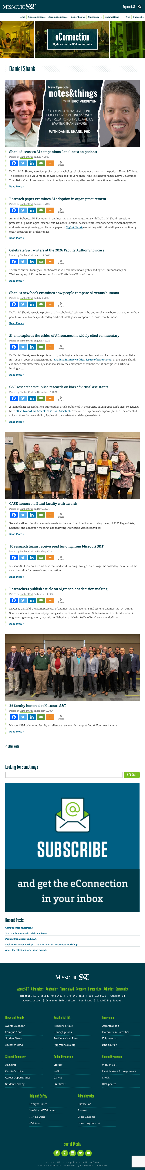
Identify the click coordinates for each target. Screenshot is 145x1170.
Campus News (13, 1032)
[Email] (41, 163)
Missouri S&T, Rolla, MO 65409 (41, 996)
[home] (26, 7)
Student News (77, 16)
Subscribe (138, 16)
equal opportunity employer (83, 1162)
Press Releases (86, 1117)
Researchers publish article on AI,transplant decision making (58, 589)
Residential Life (62, 1017)
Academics (52, 989)
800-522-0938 (97, 996)
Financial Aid (67, 989)
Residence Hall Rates (66, 1038)
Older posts (13, 746)
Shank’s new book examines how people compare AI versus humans (64, 293)
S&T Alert (35, 1123)
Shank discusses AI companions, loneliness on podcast (53, 152)
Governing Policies (89, 1123)
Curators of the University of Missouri (70, 1166)
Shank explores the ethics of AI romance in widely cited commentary (64, 335)
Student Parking (15, 1084)
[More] (50, 163)
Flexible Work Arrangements (119, 1071)
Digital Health (74, 227)
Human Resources (112, 1056)
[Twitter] (23, 163)
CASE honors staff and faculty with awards (43, 503)
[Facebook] (14, 163)
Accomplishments (58, 16)
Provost (82, 1110)
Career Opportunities (17, 1077)
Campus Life (95, 989)
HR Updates (109, 1084)
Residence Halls (63, 1026)
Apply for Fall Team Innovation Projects (26, 950)
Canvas (58, 1077)
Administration (86, 1096)
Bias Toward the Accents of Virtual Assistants (44, 411)
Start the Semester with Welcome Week (26, 933)
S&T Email (60, 1084)
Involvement (109, 1017)
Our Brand (85, 1001)
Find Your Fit (109, 1045)
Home (22, 16)
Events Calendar (15, 1026)
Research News (14, 1045)
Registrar (10, 1065)
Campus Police (38, 1104)
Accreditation (31, 1001)
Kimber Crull (26, 156)
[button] (139, 6)
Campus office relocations (19, 927)
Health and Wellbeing (42, 1110)
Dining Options (63, 1032)
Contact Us (117, 996)
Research (81, 989)
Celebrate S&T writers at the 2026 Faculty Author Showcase (56, 250)
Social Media (73, 1144)
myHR (106, 1077)
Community (122, 989)
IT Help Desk (37, 1117)
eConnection (73, 37)
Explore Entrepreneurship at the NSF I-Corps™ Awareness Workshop (41, 944)
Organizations (110, 1026)
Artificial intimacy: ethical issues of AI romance (82, 359)
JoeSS (57, 1071)
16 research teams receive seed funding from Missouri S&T (56, 546)
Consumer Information (60, 1001)
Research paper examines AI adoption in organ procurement (57, 199)
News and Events (14, 1017)
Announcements (37, 16)
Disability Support (109, 1001)
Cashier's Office (14, 1071)
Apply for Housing (64, 1045)
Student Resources (15, 1056)
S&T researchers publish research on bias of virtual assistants (58, 387)
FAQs (127, 16)
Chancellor (84, 1104)
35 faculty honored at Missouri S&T (37, 705)
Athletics (108, 989)
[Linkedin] (32, 163)
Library (58, 1065)
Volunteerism (110, 1038)
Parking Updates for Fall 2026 (21, 938)
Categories (93, 16)
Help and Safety (38, 1096)
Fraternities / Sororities (115, 1032)
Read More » (16, 186)
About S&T (23, 989)
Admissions (37, 989)
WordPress (102, 1166)
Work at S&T (109, 1065)
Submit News (112, 16)
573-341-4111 (75, 996)
